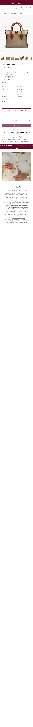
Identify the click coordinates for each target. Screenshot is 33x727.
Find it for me (16, 114)
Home (3, 13)
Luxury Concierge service (18, 218)
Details (4, 82)
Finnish (19, 3)
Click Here (4, 96)
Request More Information (16, 110)
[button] (3, 8)
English (14, 3)
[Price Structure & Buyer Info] (11, 67)
